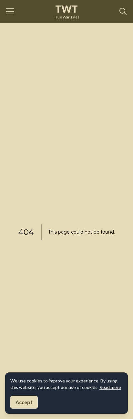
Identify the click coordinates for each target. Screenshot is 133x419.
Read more (110, 387)
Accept (24, 402)
